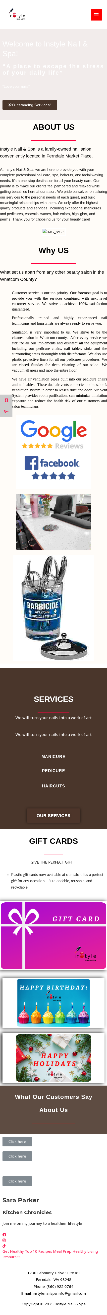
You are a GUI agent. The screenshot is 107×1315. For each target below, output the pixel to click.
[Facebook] (4, 1234)
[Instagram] (4, 1240)
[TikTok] (4, 1245)
